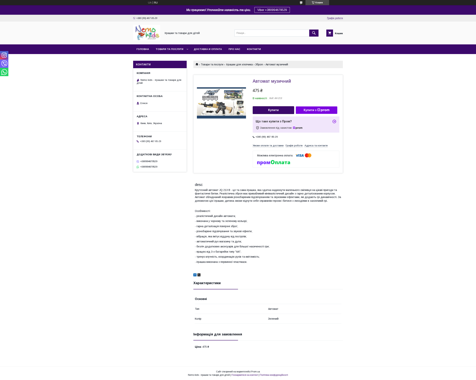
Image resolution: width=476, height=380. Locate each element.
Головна (142, 49)
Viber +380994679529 (272, 10)
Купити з (310, 110)
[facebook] (195, 275)
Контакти (254, 49)
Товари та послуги (169, 49)
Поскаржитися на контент (244, 375)
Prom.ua (255, 371)
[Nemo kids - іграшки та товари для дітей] (146, 39)
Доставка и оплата (208, 49)
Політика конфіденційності (274, 375)
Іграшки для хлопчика (239, 64)
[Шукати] (314, 33)
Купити (273, 110)
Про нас (234, 49)
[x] (198, 275)
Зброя (259, 64)
